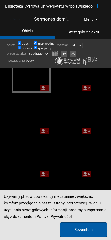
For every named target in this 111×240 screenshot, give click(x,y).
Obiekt (27, 31)
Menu (88, 19)
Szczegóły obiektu (83, 32)
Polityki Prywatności (54, 216)
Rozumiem (83, 229)
